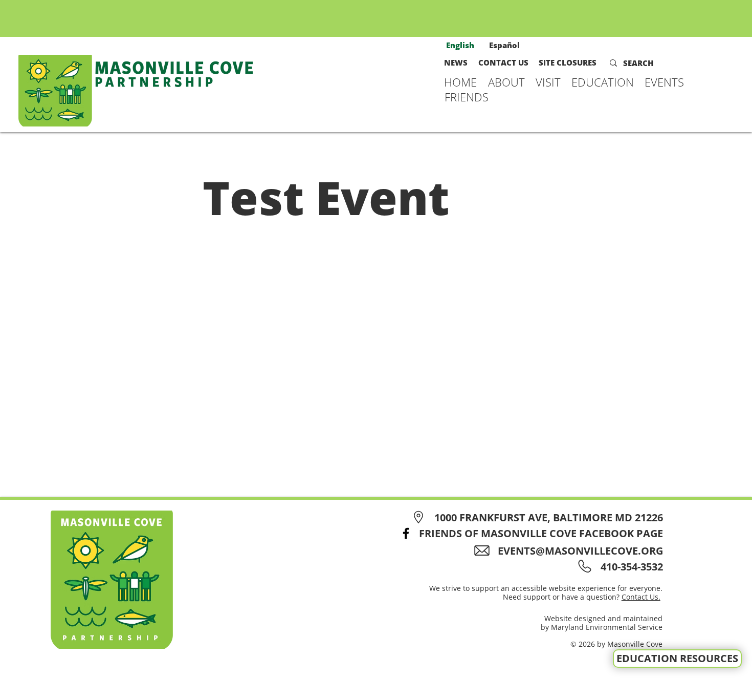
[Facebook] (406, 533)
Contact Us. (641, 597)
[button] (506, 82)
